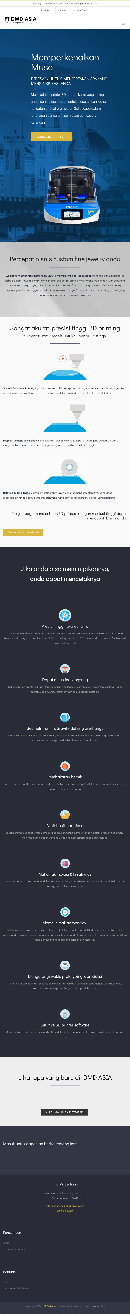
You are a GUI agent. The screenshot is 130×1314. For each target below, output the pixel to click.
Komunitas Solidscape (17, 1288)
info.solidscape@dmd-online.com (81, 3)
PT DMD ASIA (50, 1306)
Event (7, 1242)
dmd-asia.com (65, 1210)
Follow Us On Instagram (66, 1112)
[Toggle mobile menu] (123, 23)
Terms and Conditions (16, 1249)
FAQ (6, 1282)
